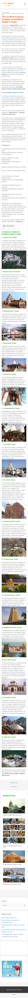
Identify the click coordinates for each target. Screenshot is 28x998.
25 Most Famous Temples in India (12, 864)
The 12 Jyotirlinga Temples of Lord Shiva (13, 92)
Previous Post (14, 782)
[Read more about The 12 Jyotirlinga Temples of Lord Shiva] (14, 831)
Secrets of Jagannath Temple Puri (12, 815)
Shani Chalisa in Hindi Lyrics (9, 917)
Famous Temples (9, 98)
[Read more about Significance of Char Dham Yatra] (14, 875)
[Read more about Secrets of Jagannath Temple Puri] (14, 805)
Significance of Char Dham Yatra (12, 884)
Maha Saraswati (10, 41)
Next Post (14, 786)
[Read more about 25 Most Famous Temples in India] (14, 856)
